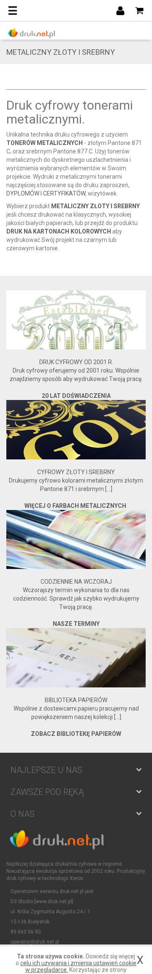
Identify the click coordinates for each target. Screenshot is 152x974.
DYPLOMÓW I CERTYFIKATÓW (45, 193)
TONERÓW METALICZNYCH (44, 143)
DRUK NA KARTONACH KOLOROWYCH (58, 231)
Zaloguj (120, 10)
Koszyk (139, 10)
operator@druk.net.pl (35, 942)
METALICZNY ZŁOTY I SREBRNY (95, 206)
